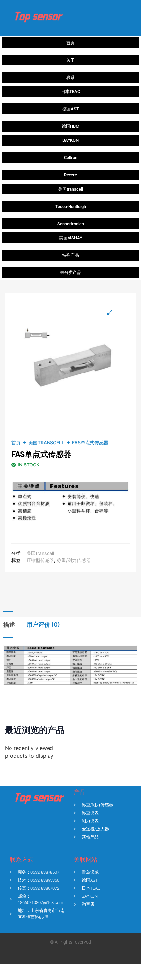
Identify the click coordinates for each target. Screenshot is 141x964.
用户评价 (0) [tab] (43, 624)
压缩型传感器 (40, 560)
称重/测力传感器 (74, 560)
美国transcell (46, 442)
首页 (16, 442)
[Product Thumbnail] (110, 312)
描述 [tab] (9, 624)
